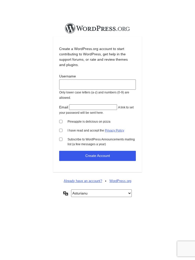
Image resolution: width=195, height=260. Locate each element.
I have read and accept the (96, 130)
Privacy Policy (114, 130)
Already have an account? (83, 181)
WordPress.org (120, 181)
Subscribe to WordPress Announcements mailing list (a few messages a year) (101, 142)
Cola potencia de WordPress (97, 29)
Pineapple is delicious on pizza (89, 121)
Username (67, 76)
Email (63, 107)
